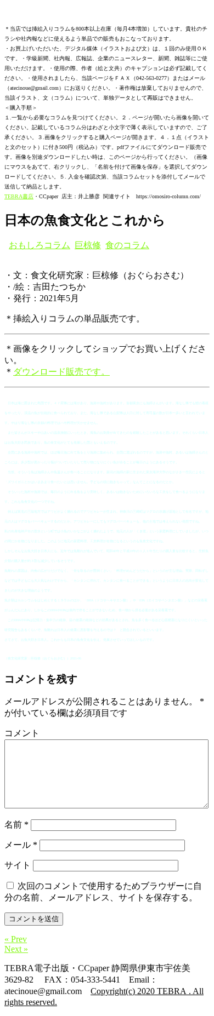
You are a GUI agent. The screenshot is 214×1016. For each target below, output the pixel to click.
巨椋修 (88, 245)
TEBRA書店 (18, 196)
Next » (16, 949)
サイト (17, 865)
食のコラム (127, 245)
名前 (16, 824)
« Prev (15, 939)
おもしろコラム (39, 245)
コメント (22, 733)
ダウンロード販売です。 (61, 371)
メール (20, 844)
